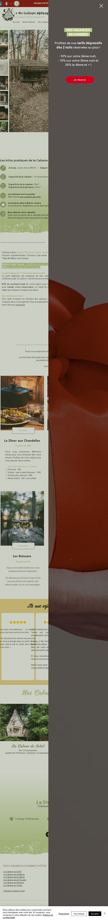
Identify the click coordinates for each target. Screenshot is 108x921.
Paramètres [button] (64, 913)
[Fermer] (104, 913)
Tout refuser (79, 913)
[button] (101, 6)
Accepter (95, 913)
